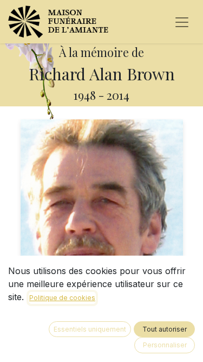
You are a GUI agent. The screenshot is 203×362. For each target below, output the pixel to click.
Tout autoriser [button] (164, 329)
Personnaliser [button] (165, 345)
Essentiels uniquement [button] (90, 329)
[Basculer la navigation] (182, 21)
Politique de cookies (62, 298)
